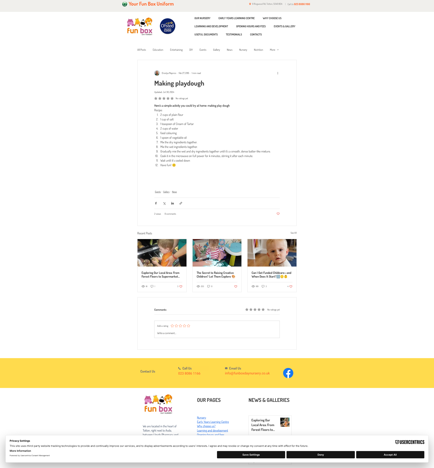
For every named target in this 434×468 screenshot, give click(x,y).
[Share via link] (180, 203)
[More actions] (278, 73)
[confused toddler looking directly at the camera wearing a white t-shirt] (272, 253)
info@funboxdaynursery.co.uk (247, 373)
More (272, 49)
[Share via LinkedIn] (172, 203)
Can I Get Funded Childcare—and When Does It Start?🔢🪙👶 (271, 274)
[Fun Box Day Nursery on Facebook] (288, 373)
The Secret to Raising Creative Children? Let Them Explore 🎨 (216, 274)
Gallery (216, 49)
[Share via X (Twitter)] (164, 203)
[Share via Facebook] (155, 203)
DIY (191, 49)
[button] (152, 371)
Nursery (243, 49)
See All (294, 232)
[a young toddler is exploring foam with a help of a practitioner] (217, 253)
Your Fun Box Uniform (151, 3)
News (229, 49)
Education (158, 49)
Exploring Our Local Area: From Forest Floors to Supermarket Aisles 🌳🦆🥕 (160, 274)
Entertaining (176, 49)
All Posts (141, 49)
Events (203, 49)
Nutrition (258, 49)
